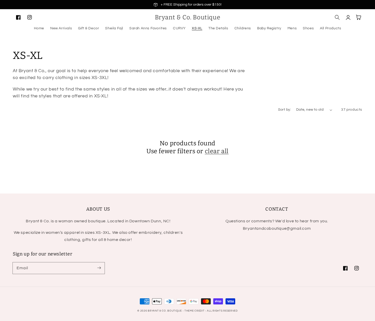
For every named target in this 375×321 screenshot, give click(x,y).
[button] (337, 17)
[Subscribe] (99, 268)
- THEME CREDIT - (195, 311)
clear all (217, 151)
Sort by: (284, 109)
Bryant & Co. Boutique (165, 311)
